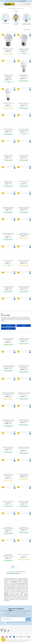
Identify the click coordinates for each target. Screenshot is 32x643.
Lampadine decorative (16, 24)
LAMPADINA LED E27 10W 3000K (8, 104)
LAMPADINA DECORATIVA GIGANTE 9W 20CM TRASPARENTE (24, 366)
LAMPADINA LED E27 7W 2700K (23, 182)
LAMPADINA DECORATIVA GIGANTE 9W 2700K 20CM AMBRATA (8, 394)
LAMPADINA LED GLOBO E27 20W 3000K (8, 287)
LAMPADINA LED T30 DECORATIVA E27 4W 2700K (8, 475)
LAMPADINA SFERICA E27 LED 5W (8, 261)
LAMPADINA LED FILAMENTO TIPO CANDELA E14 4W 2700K (8, 555)
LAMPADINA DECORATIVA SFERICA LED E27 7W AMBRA (8, 339)
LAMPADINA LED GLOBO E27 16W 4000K (23, 261)
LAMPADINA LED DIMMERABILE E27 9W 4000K (24, 76)
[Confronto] (14, 36)
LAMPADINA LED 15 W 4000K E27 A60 (24, 156)
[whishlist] (30, 4)
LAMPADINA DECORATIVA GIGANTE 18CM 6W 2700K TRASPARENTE (8, 421)
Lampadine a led (5, 23)
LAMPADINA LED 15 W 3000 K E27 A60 (8, 156)
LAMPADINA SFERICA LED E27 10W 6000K (8, 130)
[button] (3, 639)
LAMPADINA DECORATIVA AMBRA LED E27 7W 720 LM (24, 448)
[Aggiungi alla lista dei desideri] (14, 34)
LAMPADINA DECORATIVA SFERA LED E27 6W (24, 287)
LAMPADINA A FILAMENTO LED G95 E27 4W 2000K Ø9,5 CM (24, 394)
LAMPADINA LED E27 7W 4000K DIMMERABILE (23, 208)
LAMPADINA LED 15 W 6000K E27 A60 (8, 182)
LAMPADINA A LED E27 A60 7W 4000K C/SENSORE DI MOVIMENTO (8, 76)
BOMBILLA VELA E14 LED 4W (23, 555)
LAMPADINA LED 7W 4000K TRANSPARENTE (23, 339)
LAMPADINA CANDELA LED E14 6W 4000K (24, 502)
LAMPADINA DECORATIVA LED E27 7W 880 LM (8, 448)
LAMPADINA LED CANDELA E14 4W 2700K (23, 528)
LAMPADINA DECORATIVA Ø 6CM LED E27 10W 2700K (8, 234)
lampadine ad (18, 594)
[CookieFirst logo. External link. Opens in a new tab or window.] (1, 313)
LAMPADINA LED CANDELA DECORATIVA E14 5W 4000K (8, 528)
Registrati (23, 1)
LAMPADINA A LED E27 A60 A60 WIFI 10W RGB (23, 130)
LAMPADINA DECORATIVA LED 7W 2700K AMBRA (8, 366)
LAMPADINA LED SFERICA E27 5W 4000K (8, 49)
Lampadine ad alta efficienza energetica (26, 24)
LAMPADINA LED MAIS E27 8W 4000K (8, 502)
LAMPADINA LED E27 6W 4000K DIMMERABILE (8, 208)
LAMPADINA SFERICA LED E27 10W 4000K (24, 104)
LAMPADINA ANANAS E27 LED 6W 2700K (24, 475)
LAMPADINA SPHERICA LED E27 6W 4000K (24, 49)
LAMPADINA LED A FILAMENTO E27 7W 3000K (24, 234)
